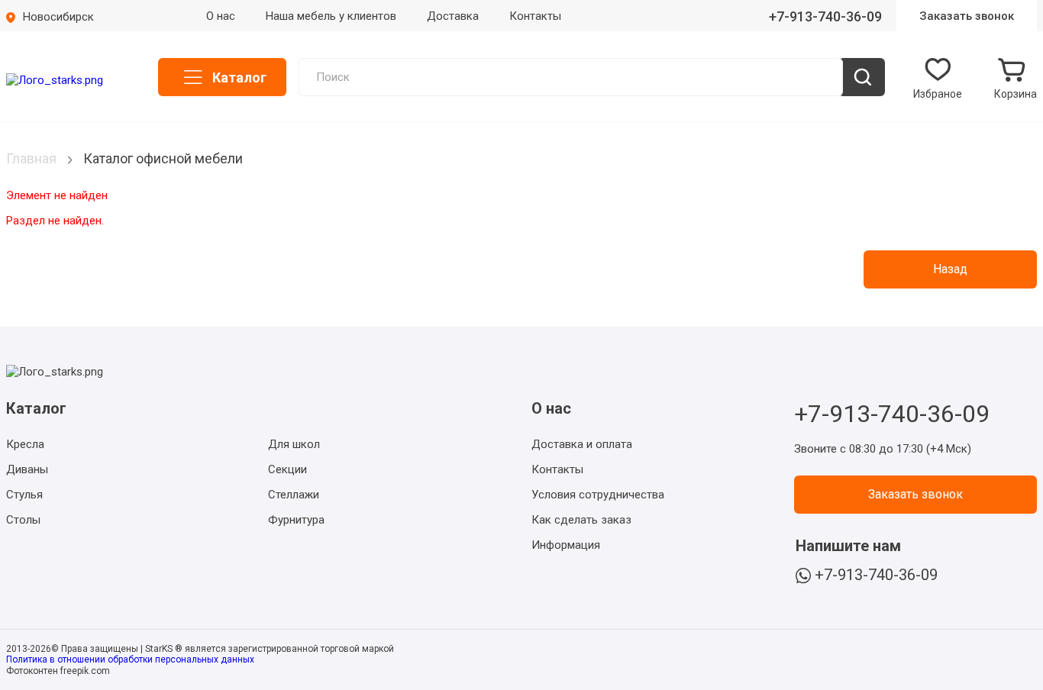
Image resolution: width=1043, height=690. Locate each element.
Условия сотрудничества (597, 494)
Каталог (239, 77)
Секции (287, 469)
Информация (565, 545)
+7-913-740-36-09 (825, 16)
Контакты (535, 16)
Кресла (25, 444)
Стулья (24, 494)
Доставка (453, 16)
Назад (950, 269)
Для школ (294, 444)
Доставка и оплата (581, 444)
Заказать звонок (966, 16)
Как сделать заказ (581, 520)
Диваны (27, 469)
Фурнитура (296, 520)
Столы (23, 520)
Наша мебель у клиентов (331, 16)
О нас (220, 16)
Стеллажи (293, 494)
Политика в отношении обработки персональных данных (130, 659)
